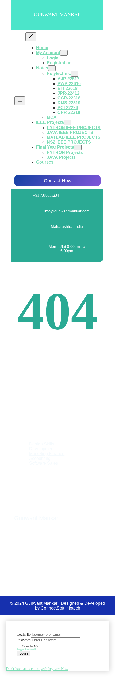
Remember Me (30, 646)
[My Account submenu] (64, 53)
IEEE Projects (50, 122)
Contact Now (57, 180)
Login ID (24, 634)
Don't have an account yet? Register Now (37, 669)
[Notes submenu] (52, 68)
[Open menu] (19, 100)
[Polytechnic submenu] (74, 74)
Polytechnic (59, 73)
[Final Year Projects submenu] (78, 147)
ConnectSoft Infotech (60, 608)
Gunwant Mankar (57, 14)
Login (23, 653)
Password (24, 640)
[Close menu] (30, 36)
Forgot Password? (26, 649)
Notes (42, 68)
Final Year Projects (55, 147)
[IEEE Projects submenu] (67, 122)
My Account (48, 52)
